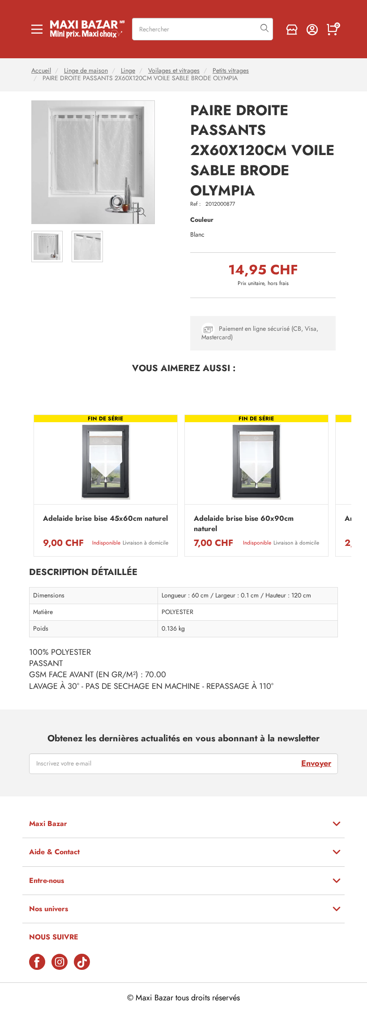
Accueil (41, 70)
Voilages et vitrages (174, 70)
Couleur (201, 220)
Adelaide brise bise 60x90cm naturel (244, 523)
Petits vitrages (231, 70)
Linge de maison (86, 70)
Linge (128, 70)
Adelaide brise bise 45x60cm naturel (105, 518)
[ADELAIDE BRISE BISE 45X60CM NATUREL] (105, 462)
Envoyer (316, 763)
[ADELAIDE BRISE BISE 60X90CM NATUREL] (256, 462)
